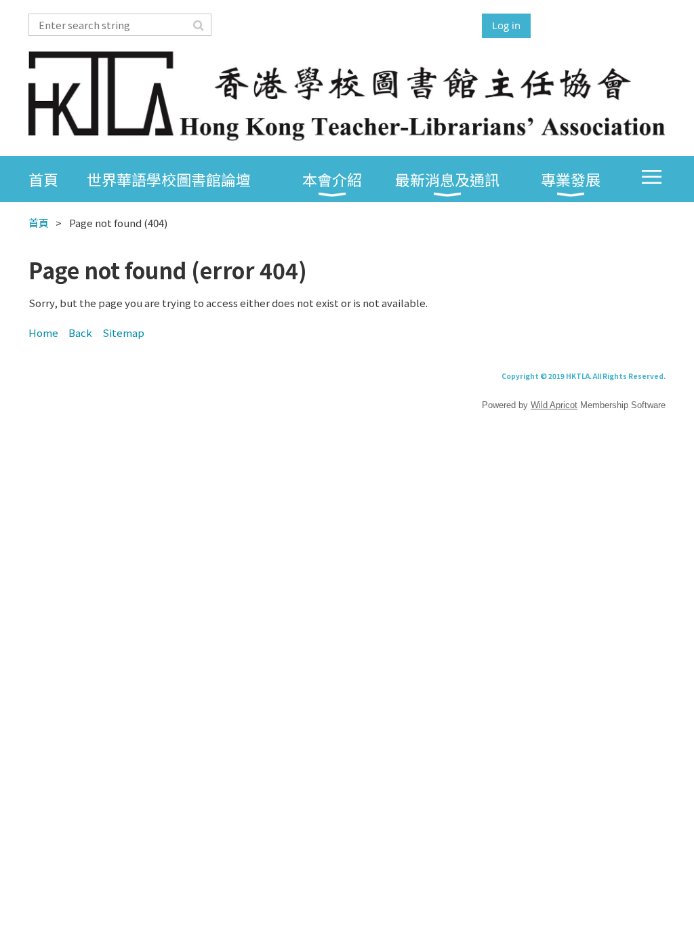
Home (43, 332)
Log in (506, 25)
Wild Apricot (554, 405)
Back (80, 332)
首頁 (38, 223)
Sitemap (123, 332)
